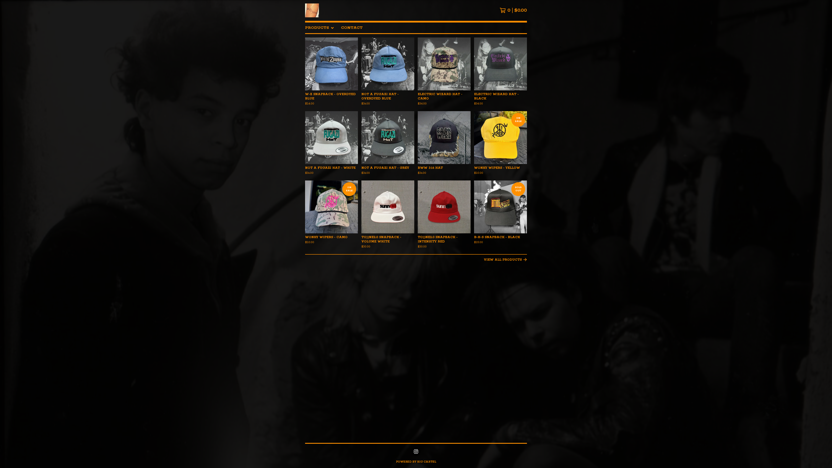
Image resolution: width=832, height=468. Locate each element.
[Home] (312, 10)
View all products (503, 260)
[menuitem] (319, 28)
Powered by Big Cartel (416, 461)
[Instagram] (416, 451)
